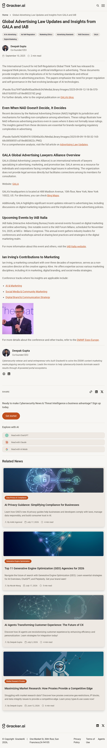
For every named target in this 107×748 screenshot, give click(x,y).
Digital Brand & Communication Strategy (28, 297)
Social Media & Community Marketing (26, 291)
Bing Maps (53, 195)
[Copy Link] (91, 392)
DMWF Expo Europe (88, 339)
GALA (15, 183)
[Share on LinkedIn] (96, 392)
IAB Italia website (76, 246)
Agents (101, 739)
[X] (103, 725)
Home (5, 15)
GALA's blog (67, 97)
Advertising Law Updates (74, 144)
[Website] (4, 373)
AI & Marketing (14, 285)
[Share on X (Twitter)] (102, 392)
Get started (11, 416)
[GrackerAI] (13, 5)
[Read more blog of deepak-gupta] (14, 48)
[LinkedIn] (9, 373)
